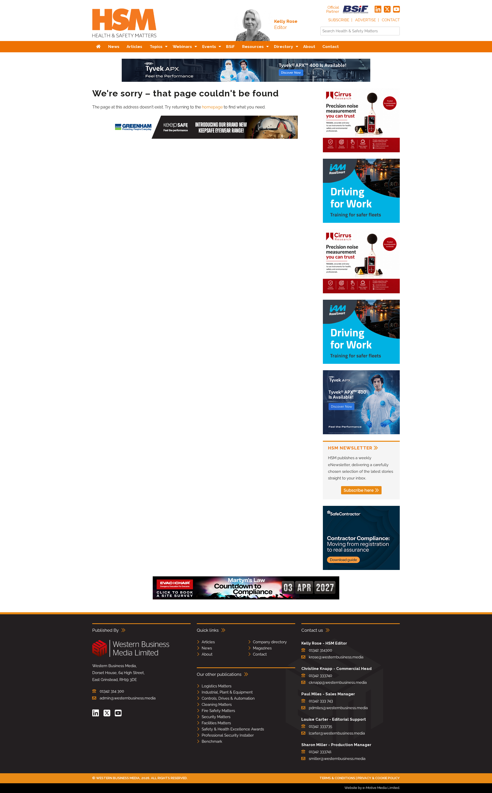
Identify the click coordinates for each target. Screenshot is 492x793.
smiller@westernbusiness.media (337, 758)
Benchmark (212, 741)
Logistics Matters (216, 686)
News (207, 648)
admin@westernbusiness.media (128, 698)
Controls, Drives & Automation (228, 698)
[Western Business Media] (130, 656)
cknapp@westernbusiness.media (338, 682)
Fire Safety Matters (218, 710)
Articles (208, 642)
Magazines (262, 648)
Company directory (270, 642)
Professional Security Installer (228, 735)
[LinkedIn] (378, 9)
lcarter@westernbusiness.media (337, 733)
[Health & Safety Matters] (124, 39)
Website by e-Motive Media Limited (371, 788)
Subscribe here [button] (359, 490)
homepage (212, 107)
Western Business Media (118, 778)
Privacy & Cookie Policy (378, 778)
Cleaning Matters (217, 704)
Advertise (365, 20)
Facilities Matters (216, 723)
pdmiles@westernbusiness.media (338, 708)
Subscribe (338, 20)
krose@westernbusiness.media (336, 657)
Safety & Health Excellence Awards (233, 729)
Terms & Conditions (337, 778)
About (207, 654)
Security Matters (216, 717)
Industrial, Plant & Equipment (227, 692)
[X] (387, 9)
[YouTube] (396, 9)
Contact (391, 20)
